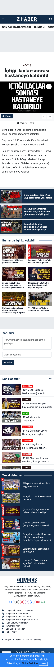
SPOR (25, 413)
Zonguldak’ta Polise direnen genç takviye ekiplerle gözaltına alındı (13, 285)
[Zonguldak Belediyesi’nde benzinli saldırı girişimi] (40, 251)
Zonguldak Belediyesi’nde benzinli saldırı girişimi (39, 261)
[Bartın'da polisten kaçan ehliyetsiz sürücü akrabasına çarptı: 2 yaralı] (14, 299)
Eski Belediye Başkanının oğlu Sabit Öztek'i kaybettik (33, 391)
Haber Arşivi (11, 632)
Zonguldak (27, 386)
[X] (17, 602)
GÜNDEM (39, 27)
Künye (18, 640)
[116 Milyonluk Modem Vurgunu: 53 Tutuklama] (40, 299)
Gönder (8, 362)
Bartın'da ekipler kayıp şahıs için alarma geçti (37, 405)
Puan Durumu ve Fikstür (17, 623)
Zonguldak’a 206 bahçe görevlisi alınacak (12, 261)
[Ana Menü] (3, 19)
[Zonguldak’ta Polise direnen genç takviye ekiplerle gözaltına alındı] (14, 274)
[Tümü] (50, 378)
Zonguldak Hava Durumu (17, 613)
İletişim (8, 640)
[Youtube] (37, 602)
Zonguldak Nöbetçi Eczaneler (19, 610)
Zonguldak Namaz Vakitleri (18, 616)
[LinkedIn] (32, 602)
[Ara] (50, 19)
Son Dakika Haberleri (15, 629)
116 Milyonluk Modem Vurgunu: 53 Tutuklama (38, 309)
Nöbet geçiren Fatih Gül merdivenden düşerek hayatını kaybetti (38, 285)
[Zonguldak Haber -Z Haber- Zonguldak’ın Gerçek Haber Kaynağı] (26, 19)
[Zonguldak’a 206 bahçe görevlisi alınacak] (14, 251)
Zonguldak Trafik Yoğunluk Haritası (22, 619)
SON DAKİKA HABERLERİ (16, 27)
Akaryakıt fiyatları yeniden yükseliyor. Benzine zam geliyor (36, 460)
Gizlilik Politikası (34, 640)
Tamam (43, 664)
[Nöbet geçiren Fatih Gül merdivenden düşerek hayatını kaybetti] (40, 274)
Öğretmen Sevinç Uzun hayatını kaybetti (34, 432)
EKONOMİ (27, 454)
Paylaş (8, 116)
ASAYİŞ (27, 65)
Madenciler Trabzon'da (31, 419)
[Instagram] (27, 602)
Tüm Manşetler (13, 626)
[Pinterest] (22, 602)
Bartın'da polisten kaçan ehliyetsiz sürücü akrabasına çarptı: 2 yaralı (13, 310)
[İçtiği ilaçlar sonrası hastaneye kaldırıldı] (27, 97)
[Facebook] (11, 602)
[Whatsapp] (42, 602)
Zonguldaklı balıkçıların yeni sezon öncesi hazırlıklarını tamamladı (33, 446)
